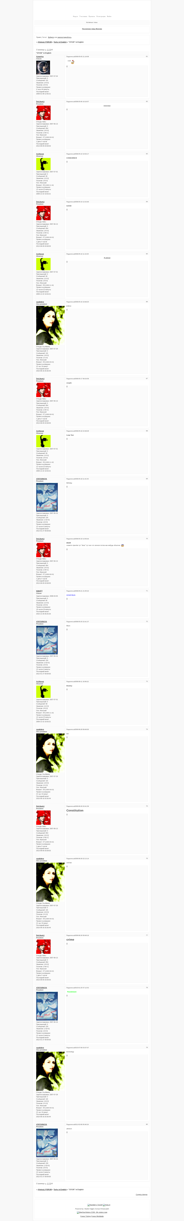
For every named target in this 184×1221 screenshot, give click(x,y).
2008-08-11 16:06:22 (82, 681)
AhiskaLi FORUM (45, 42)
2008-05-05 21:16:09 (82, 56)
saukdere (40, 302)
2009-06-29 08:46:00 (82, 729)
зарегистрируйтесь (64, 37)
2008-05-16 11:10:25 (82, 254)
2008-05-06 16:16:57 (82, 101)
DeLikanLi (40, 102)
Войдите (51, 37)
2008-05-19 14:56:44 (82, 539)
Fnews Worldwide (97, 1216)
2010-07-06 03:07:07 (82, 1047)
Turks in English (60, 42)
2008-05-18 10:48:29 (82, 431)
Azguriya (40, 57)
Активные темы (91, 22)
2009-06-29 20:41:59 (82, 806)
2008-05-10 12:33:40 (82, 202)
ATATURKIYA (41, 479)
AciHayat (40, 154)
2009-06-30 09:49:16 (82, 935)
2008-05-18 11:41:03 (82, 479)
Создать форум (141, 1194)
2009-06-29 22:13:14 (82, 858)
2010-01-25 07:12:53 (82, 987)
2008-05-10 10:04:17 (82, 154)
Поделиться (70, 56)
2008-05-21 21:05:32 (82, 591)
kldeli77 (39, 591)
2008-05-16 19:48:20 (82, 302)
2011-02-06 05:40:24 (82, 1124)
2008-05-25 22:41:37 (82, 621)
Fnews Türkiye (85, 1216)
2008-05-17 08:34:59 (82, 378)
